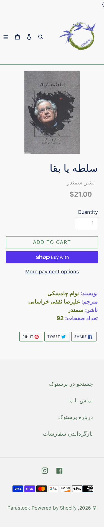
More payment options (52, 271)
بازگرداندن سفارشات (68, 433)
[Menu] (6, 36)
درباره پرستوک (75, 417)
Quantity (88, 212)
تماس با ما (80, 400)
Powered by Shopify (54, 508)
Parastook (18, 508)
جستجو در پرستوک (71, 384)
